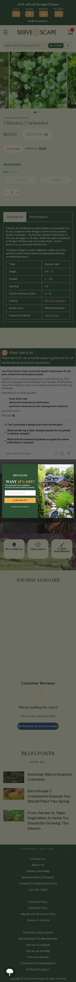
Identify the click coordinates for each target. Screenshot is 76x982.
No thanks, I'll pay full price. (20, 506)
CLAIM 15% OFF (20, 500)
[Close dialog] (72, 466)
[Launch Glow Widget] (10, 972)
